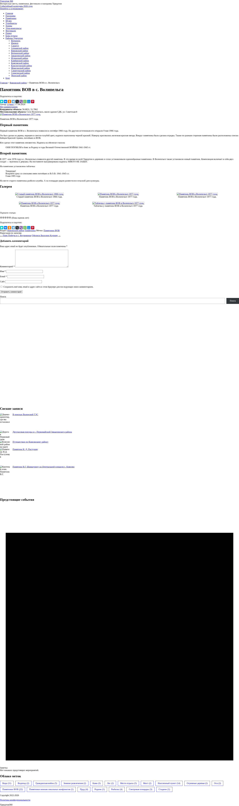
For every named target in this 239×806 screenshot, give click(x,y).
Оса (217, 783)
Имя (3, 271)
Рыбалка (116, 789)
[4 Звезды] (8, 217)
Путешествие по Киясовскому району (30, 442)
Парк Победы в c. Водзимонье (15, 235)
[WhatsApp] (25, 101)
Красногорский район (21, 65)
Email (3, 276)
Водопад (23, 783)
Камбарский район (20, 60)
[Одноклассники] (9, 101)
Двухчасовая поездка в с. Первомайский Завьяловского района (42, 432)
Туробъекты (11, 23)
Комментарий (7, 266)
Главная (9, 13)
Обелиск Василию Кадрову (46, 235)
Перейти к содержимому (11, 8)
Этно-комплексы (13, 28)
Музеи (9, 21)
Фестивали (11, 31)
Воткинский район (20, 53)
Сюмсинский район (20, 73)
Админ (10, 104)
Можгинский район (20, 68)
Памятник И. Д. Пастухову (25, 449)
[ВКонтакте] (5, 101)
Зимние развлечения (74, 783)
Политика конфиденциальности (15, 800)
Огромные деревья (197, 783)
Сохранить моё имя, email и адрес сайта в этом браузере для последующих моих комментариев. (48, 287)
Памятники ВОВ (52, 230)
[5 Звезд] (10, 217)
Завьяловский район (20, 55)
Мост (147, 783)
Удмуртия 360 (6, 1)
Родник (99, 789)
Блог (8, 78)
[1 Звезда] (1, 217)
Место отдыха (128, 783)
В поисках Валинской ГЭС (25, 414)
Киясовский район (20, 63)
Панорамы (10, 16)
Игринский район (19, 58)
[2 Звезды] (3, 217)
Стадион (164, 789)
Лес (110, 783)
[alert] (119, 638)
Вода (6, 783)
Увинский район (19, 75)
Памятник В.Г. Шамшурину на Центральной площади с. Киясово (43, 467)
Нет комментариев (9, 107)
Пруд (84, 789)
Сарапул (15, 46)
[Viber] (21, 101)
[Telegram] (13, 101)
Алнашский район (19, 48)
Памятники (11, 18)
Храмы (9, 26)
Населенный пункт (169, 783)
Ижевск (14, 43)
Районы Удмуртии (14, 38)
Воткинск (15, 41)
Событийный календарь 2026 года (16, 6)
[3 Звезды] (5, 217)
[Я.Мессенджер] (1, 101)
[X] (17, 101)
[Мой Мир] (28, 101)
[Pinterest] (32, 101)
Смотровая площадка (140, 789)
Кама (97, 783)
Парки (9, 33)
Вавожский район (19, 51)
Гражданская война (46, 783)
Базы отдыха (11, 36)
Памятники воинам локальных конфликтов (51, 789)
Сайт (2, 281)
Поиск (3, 296)
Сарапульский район (21, 70)
